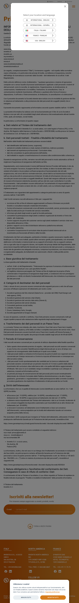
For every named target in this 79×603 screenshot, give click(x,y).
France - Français (40, 35)
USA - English (40, 41)
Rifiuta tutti (26, 597)
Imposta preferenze (52, 592)
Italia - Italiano (40, 30)
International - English (40, 20)
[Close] (65, 6)
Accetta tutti (53, 597)
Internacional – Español (40, 25)
